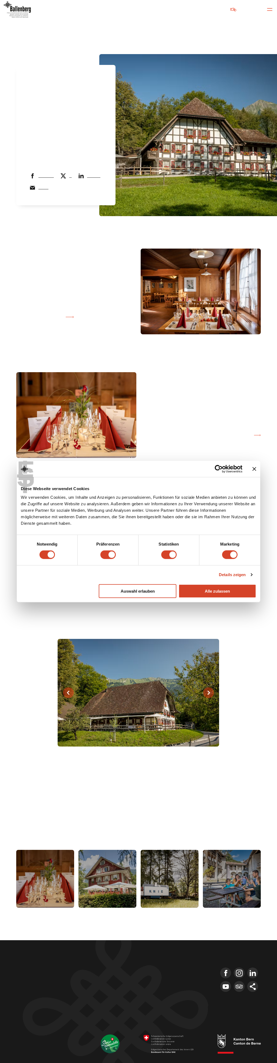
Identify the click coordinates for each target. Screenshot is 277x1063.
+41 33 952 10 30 (31, 993)
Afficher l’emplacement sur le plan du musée (204, 435)
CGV (43, 1030)
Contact (159, 960)
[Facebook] (225, 973)
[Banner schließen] (254, 469)
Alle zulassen (217, 591)
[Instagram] (239, 973)
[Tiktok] (252, 986)
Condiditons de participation (73, 1030)
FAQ (156, 989)
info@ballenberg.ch (34, 1000)
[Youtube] (225, 986)
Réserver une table (39, 317)
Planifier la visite (74, 80)
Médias (159, 979)
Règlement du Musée (31, 1043)
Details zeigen (232, 574)
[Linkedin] (252, 973)
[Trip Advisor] (239, 986)
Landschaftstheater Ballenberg (182, 999)
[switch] (108, 554)
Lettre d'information (171, 970)
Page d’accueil (42, 80)
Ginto (120, 795)
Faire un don (216, 9)
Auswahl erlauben (138, 591)
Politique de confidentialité (35, 1037)
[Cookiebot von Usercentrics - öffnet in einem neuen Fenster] (218, 469)
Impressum (24, 1030)
